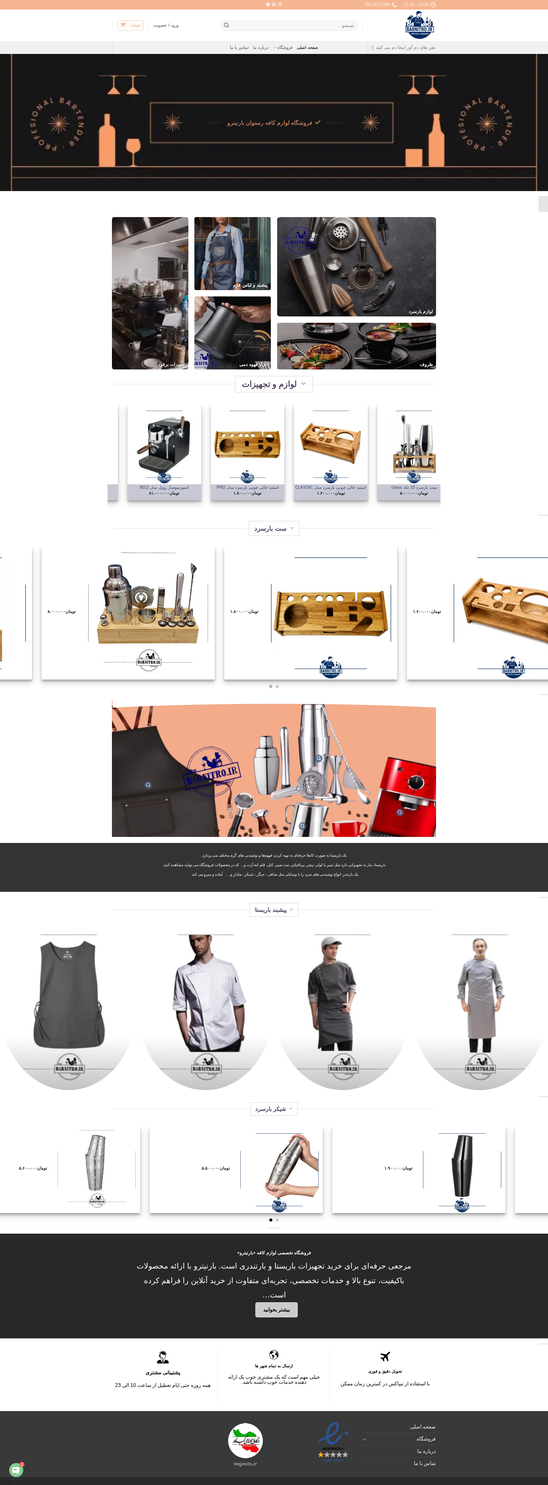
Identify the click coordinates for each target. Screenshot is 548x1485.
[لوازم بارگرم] (302, 826)
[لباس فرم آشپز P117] (479, 1008)
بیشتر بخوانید (276, 1309)
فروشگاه (284, 47)
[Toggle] (364, 1439)
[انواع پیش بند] (148, 785)
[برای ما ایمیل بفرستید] (274, 5)
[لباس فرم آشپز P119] (205, 1008)
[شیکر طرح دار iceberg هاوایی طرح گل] (84, 1169)
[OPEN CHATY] (16, 1470)
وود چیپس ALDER (132, 487)
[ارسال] (226, 25)
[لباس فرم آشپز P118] (342, 1008)
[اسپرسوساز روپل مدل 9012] (215, 444)
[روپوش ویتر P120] (68, 1008)
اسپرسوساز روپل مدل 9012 (215, 487)
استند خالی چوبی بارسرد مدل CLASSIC (381, 487)
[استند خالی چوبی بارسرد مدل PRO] (298, 444)
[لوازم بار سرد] (319, 758)
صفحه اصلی (307, 47)
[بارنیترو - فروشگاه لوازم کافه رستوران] (404, 25)
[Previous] (437, 456)
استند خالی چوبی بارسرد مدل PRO (298, 487)
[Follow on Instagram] (280, 5)
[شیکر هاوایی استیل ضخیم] (266, 1169)
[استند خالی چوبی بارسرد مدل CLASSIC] (382, 444)
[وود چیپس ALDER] (132, 444)
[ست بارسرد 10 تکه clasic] (361, 613)
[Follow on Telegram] (268, 5)
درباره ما (260, 47)
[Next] (111, 456)
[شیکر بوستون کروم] (449, 1169)
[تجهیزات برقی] (400, 812)
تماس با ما (239, 47)
